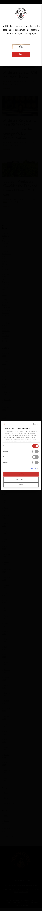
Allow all (21, 474)
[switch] (35, 451)
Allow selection (21, 479)
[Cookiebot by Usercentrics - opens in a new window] (29, 424)
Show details (33, 468)
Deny (21, 485)
